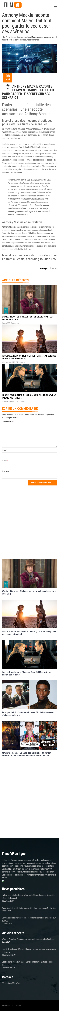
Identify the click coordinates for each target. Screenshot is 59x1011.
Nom (4, 450)
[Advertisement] (29, 522)
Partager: (44, 268)
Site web (5, 471)
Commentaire (8, 421)
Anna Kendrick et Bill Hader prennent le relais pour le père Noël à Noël (29, 908)
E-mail (5, 461)
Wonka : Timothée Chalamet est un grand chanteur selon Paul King (28, 939)
